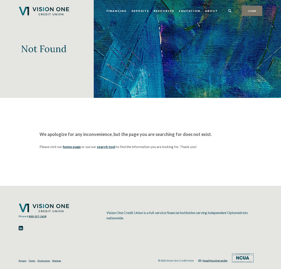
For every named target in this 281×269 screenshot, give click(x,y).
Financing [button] (116, 11)
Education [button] (189, 11)
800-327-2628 (37, 216)
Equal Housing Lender (215, 260)
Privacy (22, 260)
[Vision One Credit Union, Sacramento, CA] (44, 11)
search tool (106, 147)
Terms (32, 260)
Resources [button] (164, 11)
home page (72, 147)
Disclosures (44, 260)
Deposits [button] (140, 11)
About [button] (211, 11)
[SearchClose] (230, 11)
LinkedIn (21, 228)
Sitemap (56, 260)
